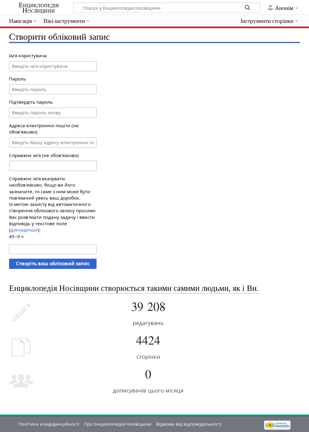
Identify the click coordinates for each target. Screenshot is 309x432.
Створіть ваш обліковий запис (53, 263)
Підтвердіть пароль (31, 102)
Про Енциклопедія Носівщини (117, 424)
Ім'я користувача (28, 55)
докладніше (24, 230)
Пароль (17, 79)
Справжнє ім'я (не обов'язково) (44, 155)
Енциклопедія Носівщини (39, 7)
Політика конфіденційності (48, 424)
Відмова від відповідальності (188, 424)
